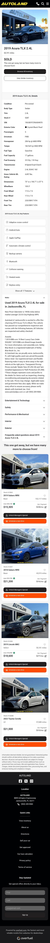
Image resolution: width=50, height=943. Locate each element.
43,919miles (41, 573)
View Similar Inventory (25, 78)
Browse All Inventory (25, 71)
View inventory (25, 821)
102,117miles (40, 499)
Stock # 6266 (8, 641)
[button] (37, 3)
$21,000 (8, 729)
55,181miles (41, 648)
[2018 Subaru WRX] (25, 546)
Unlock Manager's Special (18, 515)
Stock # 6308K (9, 716)
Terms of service (25, 867)
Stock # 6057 (8, 567)
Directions (25, 834)
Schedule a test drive (16, 521)
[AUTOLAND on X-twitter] (25, 781)
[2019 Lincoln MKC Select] (25, 620)
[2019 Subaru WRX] (25, 471)
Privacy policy (25, 860)
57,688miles (41, 722)
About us (25, 827)
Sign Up (25, 915)
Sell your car (25, 841)
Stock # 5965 (8, 492)
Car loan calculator (25, 854)
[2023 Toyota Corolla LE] (25, 695)
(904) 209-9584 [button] (27, 804)
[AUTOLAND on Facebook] (19, 781)
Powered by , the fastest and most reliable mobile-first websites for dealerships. (25, 931)
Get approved (25, 847)
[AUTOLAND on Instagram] (30, 781)
